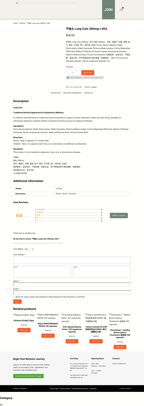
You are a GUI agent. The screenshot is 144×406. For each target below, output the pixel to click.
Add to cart (87, 73)
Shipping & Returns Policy (80, 388)
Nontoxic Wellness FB (119, 363)
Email (16, 289)
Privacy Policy (54, 388)
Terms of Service (65, 388)
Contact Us (92, 388)
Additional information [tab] (72, 93)
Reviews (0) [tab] (88, 93)
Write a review (118, 215)
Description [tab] (55, 93)
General (22, 23)
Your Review (19, 254)
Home (15, 23)
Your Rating (18, 249)
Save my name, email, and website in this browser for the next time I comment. (50, 297)
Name (16, 281)
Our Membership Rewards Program (28, 376)
